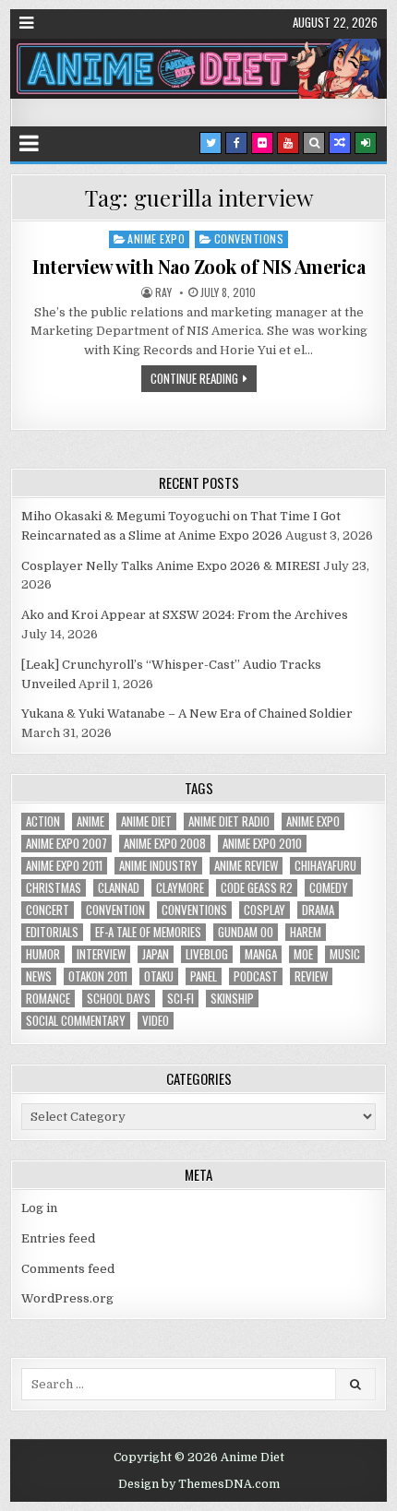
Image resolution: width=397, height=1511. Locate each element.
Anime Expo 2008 (165, 843)
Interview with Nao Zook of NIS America (198, 266)
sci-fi (180, 998)
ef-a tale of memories (148, 932)
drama (318, 910)
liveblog (207, 954)
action (43, 821)
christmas (53, 888)
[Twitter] (210, 143)
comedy (328, 888)
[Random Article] (340, 143)
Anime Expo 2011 (64, 865)
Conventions (249, 238)
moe (303, 954)
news (39, 976)
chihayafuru (325, 865)
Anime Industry (158, 865)
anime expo (313, 821)
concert (47, 910)
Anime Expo (156, 238)
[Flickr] (262, 143)
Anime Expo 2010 (262, 843)
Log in (39, 1208)
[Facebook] (236, 143)
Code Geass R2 (257, 888)
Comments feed (67, 1269)
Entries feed (58, 1238)
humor (43, 954)
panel (203, 976)
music (345, 954)
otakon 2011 (97, 976)
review (311, 976)
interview (101, 954)
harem (305, 932)
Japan (155, 954)
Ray (163, 292)
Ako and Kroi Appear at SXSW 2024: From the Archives (184, 615)
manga (261, 954)
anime (90, 821)
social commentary (76, 1020)
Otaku (159, 976)
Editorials (52, 932)
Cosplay (264, 910)
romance (48, 998)
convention (115, 910)
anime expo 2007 (66, 843)
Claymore (180, 888)
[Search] (314, 143)
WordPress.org (67, 1298)
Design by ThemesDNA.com (199, 1484)
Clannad (118, 888)
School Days (118, 998)
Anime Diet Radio (229, 821)
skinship (232, 998)
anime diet (146, 821)
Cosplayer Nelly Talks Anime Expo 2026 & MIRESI (170, 566)
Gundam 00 (245, 932)
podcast (256, 976)
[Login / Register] (366, 143)
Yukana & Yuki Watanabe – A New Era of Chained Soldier (187, 713)
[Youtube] (288, 143)
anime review (246, 865)
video (155, 1020)
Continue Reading (194, 378)
